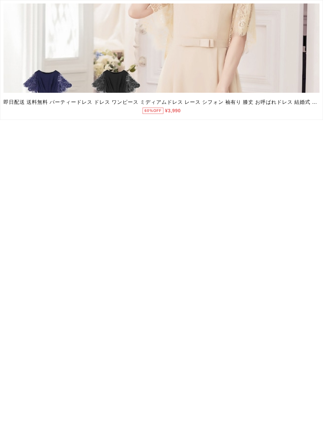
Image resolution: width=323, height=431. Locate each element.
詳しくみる (161, 48)
